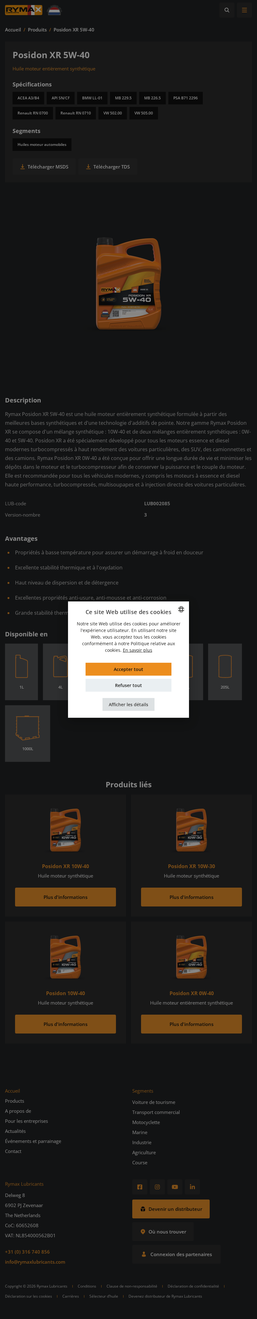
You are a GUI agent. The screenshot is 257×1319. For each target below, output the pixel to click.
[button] (128, 704)
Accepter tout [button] (128, 669)
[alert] (128, 659)
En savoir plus (137, 650)
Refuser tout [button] (128, 685)
